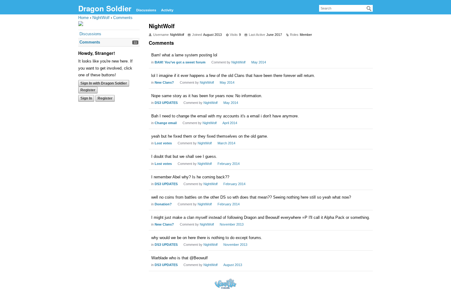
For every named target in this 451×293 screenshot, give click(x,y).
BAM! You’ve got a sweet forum (180, 62)
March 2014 (226, 143)
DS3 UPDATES (166, 103)
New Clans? (164, 82)
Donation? (163, 204)
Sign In (86, 98)
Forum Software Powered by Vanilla (225, 284)
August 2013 (232, 265)
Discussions (146, 10)
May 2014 (258, 62)
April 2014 (229, 123)
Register (87, 90)
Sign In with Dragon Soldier (103, 83)
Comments (89, 42)
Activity (167, 10)
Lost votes (163, 143)
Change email (166, 123)
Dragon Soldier (104, 8)
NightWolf (238, 62)
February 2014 (229, 164)
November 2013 (232, 224)
